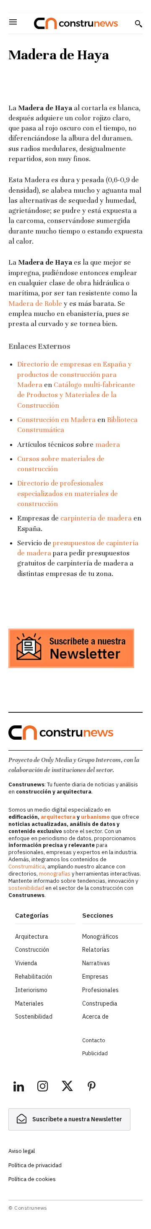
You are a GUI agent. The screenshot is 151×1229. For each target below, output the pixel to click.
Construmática (26, 866)
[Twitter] (67, 1088)
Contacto (93, 1040)
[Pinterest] (91, 1088)
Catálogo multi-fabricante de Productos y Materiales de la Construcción (76, 395)
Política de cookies (32, 1179)
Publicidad (95, 1053)
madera (107, 444)
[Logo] (76, 23)
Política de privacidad (35, 1165)
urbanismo (95, 816)
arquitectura (58, 816)
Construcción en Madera (56, 419)
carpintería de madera (96, 518)
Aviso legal (21, 1151)
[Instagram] (43, 1088)
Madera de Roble (35, 303)
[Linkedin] (18, 1088)
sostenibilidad (26, 888)
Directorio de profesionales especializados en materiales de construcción (67, 493)
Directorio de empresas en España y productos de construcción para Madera (74, 374)
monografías (54, 873)
